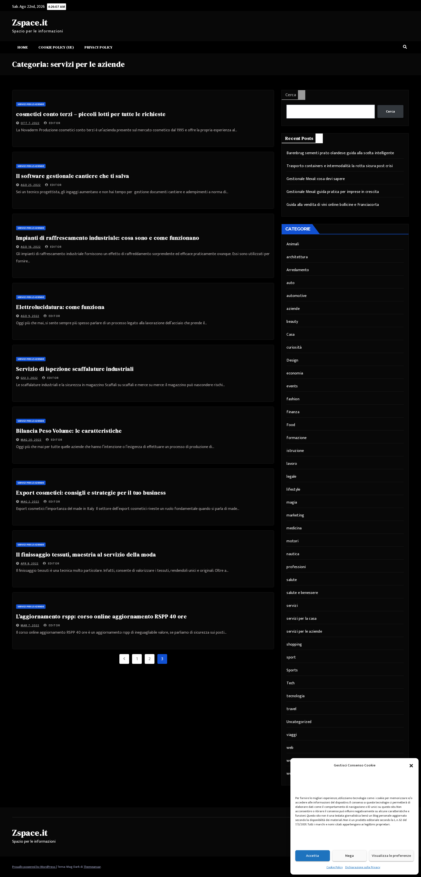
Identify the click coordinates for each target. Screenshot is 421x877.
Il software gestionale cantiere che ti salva (72, 176)
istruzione (295, 451)
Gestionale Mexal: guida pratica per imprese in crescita (333, 192)
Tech (291, 683)
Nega (349, 856)
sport (291, 657)
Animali (293, 244)
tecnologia (296, 696)
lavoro (292, 463)
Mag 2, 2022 (30, 501)
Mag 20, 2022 (31, 439)
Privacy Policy (98, 47)
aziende (293, 308)
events (292, 386)
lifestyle (293, 489)
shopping (294, 644)
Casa (291, 334)
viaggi (292, 735)
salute (292, 580)
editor (54, 123)
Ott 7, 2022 (30, 123)
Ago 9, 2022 (30, 316)
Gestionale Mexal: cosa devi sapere (316, 179)
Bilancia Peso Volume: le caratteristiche (69, 430)
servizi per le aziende (31, 104)
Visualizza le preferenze (391, 856)
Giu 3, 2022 (29, 377)
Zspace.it (30, 22)
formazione (296, 438)
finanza (293, 412)
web (290, 747)
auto (291, 283)
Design (292, 360)
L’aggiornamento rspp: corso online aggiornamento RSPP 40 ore (101, 616)
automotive (296, 296)
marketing (295, 515)
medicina (294, 528)
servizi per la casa (301, 618)
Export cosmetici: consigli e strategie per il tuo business (91, 492)
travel (291, 709)
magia (292, 502)
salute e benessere (302, 593)
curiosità (294, 347)
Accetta (312, 856)
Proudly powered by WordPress (34, 866)
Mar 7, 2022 (30, 625)
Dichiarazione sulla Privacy (362, 867)
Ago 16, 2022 (31, 246)
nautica (293, 554)
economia (295, 373)
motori (292, 541)
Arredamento (298, 270)
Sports (292, 670)
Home (23, 47)
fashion (293, 399)
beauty (292, 321)
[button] (411, 765)
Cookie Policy (334, 867)
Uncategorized (299, 722)
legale (291, 476)
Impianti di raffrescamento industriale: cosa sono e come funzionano (107, 237)
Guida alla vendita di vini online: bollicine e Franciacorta (333, 204)
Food (291, 425)
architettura (297, 257)
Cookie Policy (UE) (56, 47)
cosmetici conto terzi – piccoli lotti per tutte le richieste (91, 114)
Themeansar (92, 866)
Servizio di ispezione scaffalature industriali (75, 368)
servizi (292, 605)
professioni (296, 567)
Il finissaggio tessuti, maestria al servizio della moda (86, 554)
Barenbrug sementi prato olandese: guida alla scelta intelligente (340, 153)
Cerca (290, 95)
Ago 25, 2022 (31, 184)
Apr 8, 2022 (29, 563)
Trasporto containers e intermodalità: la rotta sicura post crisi (340, 166)
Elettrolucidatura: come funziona (60, 307)
